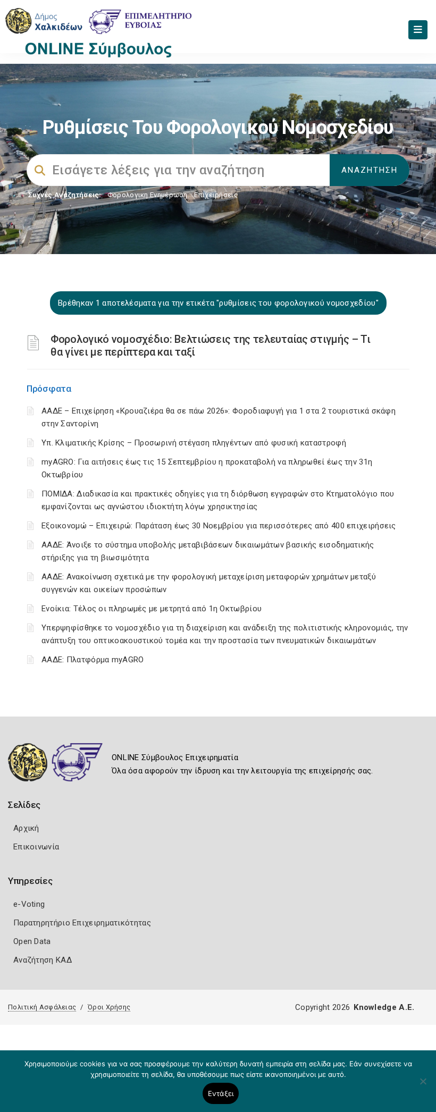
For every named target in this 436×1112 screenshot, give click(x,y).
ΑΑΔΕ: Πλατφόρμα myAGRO (92, 659)
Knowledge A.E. (384, 1007)
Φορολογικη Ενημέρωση (147, 195)
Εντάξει (221, 1093)
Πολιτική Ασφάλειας (42, 1007)
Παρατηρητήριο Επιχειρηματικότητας (82, 923)
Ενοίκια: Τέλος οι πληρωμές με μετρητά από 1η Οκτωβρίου (151, 608)
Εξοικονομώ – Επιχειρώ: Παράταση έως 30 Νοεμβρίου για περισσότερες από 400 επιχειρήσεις (218, 525)
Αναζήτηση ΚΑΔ (42, 960)
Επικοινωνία (36, 847)
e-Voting (29, 904)
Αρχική (26, 828)
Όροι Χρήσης (109, 1007)
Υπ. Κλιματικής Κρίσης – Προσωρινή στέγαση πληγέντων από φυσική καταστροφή (193, 443)
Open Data (32, 941)
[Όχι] (422, 1086)
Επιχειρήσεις (216, 195)
